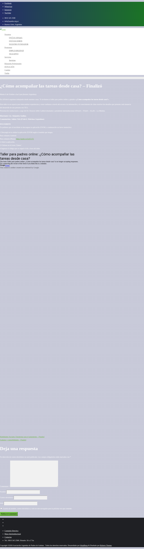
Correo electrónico (6, 497)
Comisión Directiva (11, 531)
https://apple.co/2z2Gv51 (25, 139)
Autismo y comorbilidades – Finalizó (13, 440)
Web (1, 503)
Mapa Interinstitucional (12, 534)
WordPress (84, 545)
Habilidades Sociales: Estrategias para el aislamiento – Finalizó (22, 437)
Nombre (3, 492)
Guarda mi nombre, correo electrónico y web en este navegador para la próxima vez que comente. (37, 509)
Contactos (8, 537)
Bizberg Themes (106, 545)
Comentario (5, 486)
